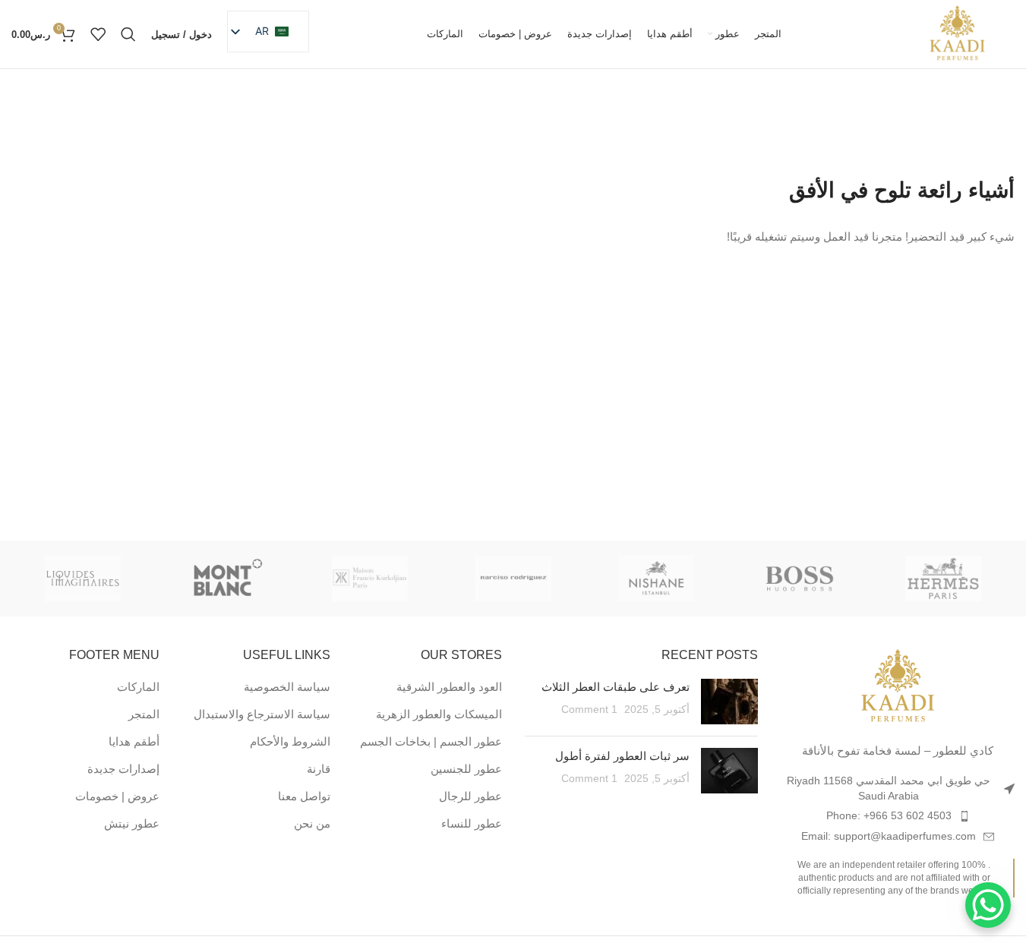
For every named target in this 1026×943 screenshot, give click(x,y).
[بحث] (128, 34)
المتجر (143, 714)
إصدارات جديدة (123, 768)
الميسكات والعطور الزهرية (439, 714)
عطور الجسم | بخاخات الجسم (431, 741)
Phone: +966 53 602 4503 (889, 815)
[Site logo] (957, 33)
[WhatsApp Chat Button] (988, 905)
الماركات (138, 686)
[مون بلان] (226, 579)
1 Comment (589, 709)
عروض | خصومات (117, 796)
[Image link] (898, 686)
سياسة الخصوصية (287, 686)
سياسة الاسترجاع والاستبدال (262, 714)
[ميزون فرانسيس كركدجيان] (369, 579)
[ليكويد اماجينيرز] (83, 579)
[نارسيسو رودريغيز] (513, 579)
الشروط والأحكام (290, 741)
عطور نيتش (131, 823)
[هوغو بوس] (800, 579)
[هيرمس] (943, 579)
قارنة (318, 768)
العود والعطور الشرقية (449, 686)
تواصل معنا (304, 796)
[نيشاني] (656, 579)
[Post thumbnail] (729, 701)
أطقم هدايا (134, 741)
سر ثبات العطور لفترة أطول (622, 755)
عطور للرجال (470, 796)
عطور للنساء (471, 823)
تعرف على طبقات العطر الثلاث (615, 686)
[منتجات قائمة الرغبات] (98, 34)
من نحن (312, 823)
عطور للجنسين (466, 768)
